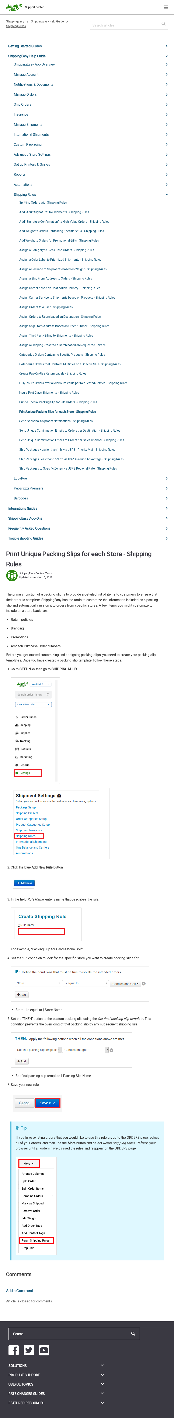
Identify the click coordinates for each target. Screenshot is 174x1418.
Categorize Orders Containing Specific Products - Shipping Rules (62, 354)
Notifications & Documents (33, 85)
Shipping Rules (16, 26)
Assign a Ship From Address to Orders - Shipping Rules (55, 278)
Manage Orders (25, 94)
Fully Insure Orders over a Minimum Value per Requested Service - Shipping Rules (73, 383)
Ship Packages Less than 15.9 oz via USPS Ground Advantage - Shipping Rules (71, 459)
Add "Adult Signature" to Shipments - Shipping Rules (54, 212)
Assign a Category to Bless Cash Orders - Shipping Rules (56, 250)
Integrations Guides (22, 508)
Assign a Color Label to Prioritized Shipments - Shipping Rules (60, 259)
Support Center (34, 7)
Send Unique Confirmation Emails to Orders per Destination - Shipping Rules (69, 430)
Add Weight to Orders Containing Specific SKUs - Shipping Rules (61, 231)
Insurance (21, 114)
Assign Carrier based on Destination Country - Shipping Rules (59, 288)
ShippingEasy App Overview (35, 64)
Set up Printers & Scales (32, 164)
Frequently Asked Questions (29, 528)
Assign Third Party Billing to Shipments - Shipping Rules (56, 335)
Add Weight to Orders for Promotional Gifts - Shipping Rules (59, 240)
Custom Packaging (28, 145)
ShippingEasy (15, 21)
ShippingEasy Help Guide (47, 21)
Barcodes (21, 498)
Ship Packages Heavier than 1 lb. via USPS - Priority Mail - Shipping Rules (67, 449)
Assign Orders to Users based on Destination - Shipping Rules (60, 316)
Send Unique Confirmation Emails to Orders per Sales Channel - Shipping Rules (71, 440)
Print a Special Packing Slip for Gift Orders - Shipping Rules (58, 402)
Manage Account (26, 75)
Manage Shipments (28, 125)
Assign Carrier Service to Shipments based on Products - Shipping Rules (67, 297)
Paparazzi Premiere (29, 488)
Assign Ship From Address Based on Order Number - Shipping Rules (64, 326)
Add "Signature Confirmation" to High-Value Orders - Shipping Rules (64, 221)
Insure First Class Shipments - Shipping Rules (49, 392)
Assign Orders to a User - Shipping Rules (46, 307)
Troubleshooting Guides (26, 538)
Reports (20, 174)
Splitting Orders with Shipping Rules (43, 202)
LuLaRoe (20, 478)
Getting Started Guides (25, 46)
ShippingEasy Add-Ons (25, 518)
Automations (23, 185)
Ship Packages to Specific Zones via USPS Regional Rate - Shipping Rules (68, 468)
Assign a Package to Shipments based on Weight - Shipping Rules (63, 269)
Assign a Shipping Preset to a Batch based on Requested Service (62, 345)
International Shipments (31, 135)
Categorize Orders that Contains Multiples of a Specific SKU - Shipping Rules (70, 364)
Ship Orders (22, 104)
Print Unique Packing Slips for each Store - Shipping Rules (57, 411)
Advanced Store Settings (32, 154)
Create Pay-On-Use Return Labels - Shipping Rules (52, 373)
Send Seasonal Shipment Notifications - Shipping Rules (56, 421)
